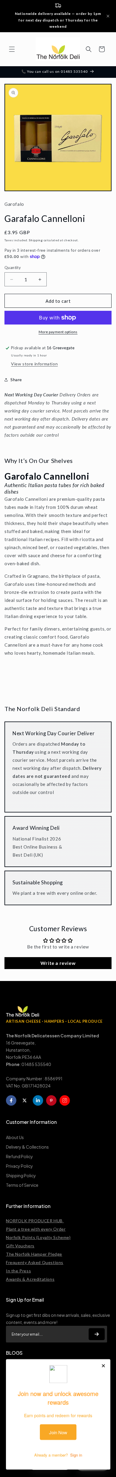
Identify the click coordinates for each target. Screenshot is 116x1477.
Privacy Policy (19, 1166)
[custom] (64, 1100)
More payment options (58, 332)
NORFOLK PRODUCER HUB (35, 1220)
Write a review (58, 963)
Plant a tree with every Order (35, 1229)
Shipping (36, 240)
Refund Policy (19, 1156)
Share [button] (16, 379)
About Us (15, 1137)
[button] (11, 49)
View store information (34, 363)
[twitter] (24, 1100)
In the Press (18, 1270)
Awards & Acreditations (30, 1279)
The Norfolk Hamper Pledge (34, 1254)
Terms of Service (22, 1185)
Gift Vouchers (20, 1245)
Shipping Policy (21, 1175)
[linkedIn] (38, 1100)
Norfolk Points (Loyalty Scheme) (38, 1237)
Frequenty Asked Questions (34, 1262)
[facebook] (11, 1100)
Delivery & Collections (27, 1147)
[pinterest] (51, 1100)
